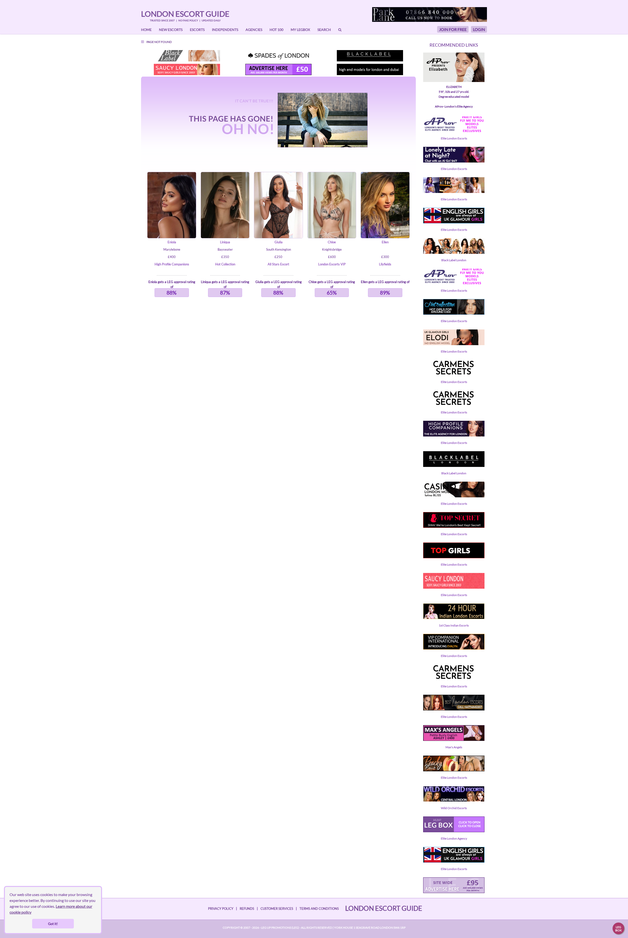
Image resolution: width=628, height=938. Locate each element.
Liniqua (225, 242)
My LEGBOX (300, 29)
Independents (225, 29)
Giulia (279, 242)
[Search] (340, 29)
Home (146, 29)
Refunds (247, 909)
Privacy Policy (220, 909)
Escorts (197, 29)
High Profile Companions (172, 264)
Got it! (53, 924)
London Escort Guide (185, 13)
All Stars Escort (278, 264)
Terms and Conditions (319, 909)
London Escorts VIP (332, 264)
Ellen (385, 242)
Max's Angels (453, 747)
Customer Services (277, 909)
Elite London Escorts (454, 138)
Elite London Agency (454, 838)
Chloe (332, 242)
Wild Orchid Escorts (454, 808)
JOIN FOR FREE (453, 29)
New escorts (171, 29)
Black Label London (453, 260)
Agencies (254, 29)
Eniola (172, 242)
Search (324, 29)
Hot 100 (276, 29)
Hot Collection (225, 264)
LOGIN (479, 29)
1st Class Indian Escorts (454, 625)
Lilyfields (385, 264)
